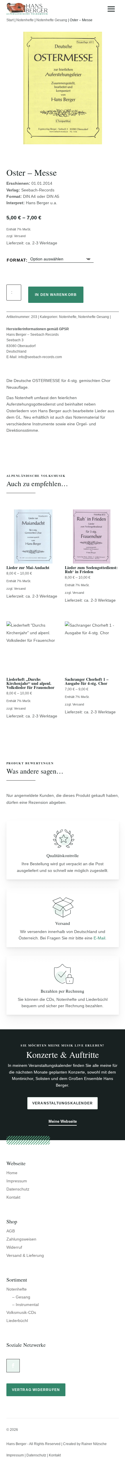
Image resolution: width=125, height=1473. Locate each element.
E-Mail (99, 938)
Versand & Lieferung (25, 1255)
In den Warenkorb (56, 295)
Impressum (16, 1181)
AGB (10, 1231)
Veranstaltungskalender (62, 1103)
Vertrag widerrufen (36, 1390)
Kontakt (13, 1197)
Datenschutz (17, 1189)
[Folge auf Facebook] (13, 1365)
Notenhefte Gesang (51, 20)
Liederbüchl (17, 1320)
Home (11, 1172)
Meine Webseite (63, 1121)
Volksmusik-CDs (21, 1312)
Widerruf (14, 1247)
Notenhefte (25, 20)
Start (10, 20)
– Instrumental (25, 1304)
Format (16, 260)
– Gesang (21, 1297)
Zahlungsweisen (21, 1239)
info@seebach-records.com (40, 357)
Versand (20, 236)
